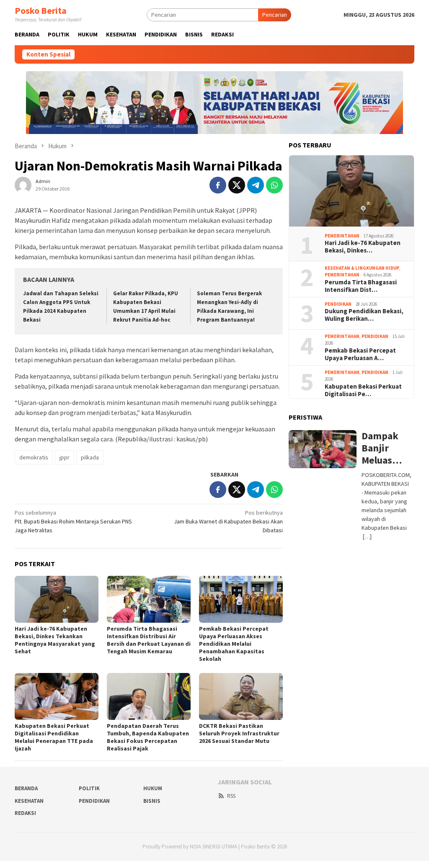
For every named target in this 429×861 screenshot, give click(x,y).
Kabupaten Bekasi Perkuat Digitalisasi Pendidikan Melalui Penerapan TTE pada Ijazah (54, 737)
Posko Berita (41, 10)
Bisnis (151, 800)
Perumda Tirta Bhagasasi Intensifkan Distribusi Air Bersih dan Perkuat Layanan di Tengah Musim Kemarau (149, 640)
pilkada (90, 457)
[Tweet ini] (236, 185)
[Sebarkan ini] (217, 185)
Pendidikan (338, 304)
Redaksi (25, 813)
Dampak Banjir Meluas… (382, 448)
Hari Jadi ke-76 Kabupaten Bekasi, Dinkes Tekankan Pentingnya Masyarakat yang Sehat (55, 640)
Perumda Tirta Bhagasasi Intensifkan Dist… (361, 286)
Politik (89, 788)
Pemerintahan (342, 236)
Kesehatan (29, 800)
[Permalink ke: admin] (23, 184)
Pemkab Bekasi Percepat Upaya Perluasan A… (360, 354)
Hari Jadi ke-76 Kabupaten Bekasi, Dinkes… (363, 246)
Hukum (152, 788)
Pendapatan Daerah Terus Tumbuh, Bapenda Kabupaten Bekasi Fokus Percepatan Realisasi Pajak (148, 737)
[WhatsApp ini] (274, 185)
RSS (231, 795)
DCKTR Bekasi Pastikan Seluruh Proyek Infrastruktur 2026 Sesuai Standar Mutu (239, 733)
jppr (64, 457)
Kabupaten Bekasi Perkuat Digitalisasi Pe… (363, 390)
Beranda (26, 788)
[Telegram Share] (255, 185)
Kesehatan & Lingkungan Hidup (362, 268)
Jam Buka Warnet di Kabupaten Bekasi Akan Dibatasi (228, 521)
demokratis (33, 457)
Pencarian (274, 14)
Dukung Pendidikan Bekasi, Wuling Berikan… (364, 314)
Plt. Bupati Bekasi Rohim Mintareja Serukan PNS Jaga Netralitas (73, 521)
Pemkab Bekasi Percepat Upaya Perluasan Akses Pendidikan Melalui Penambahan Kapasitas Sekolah (234, 644)
